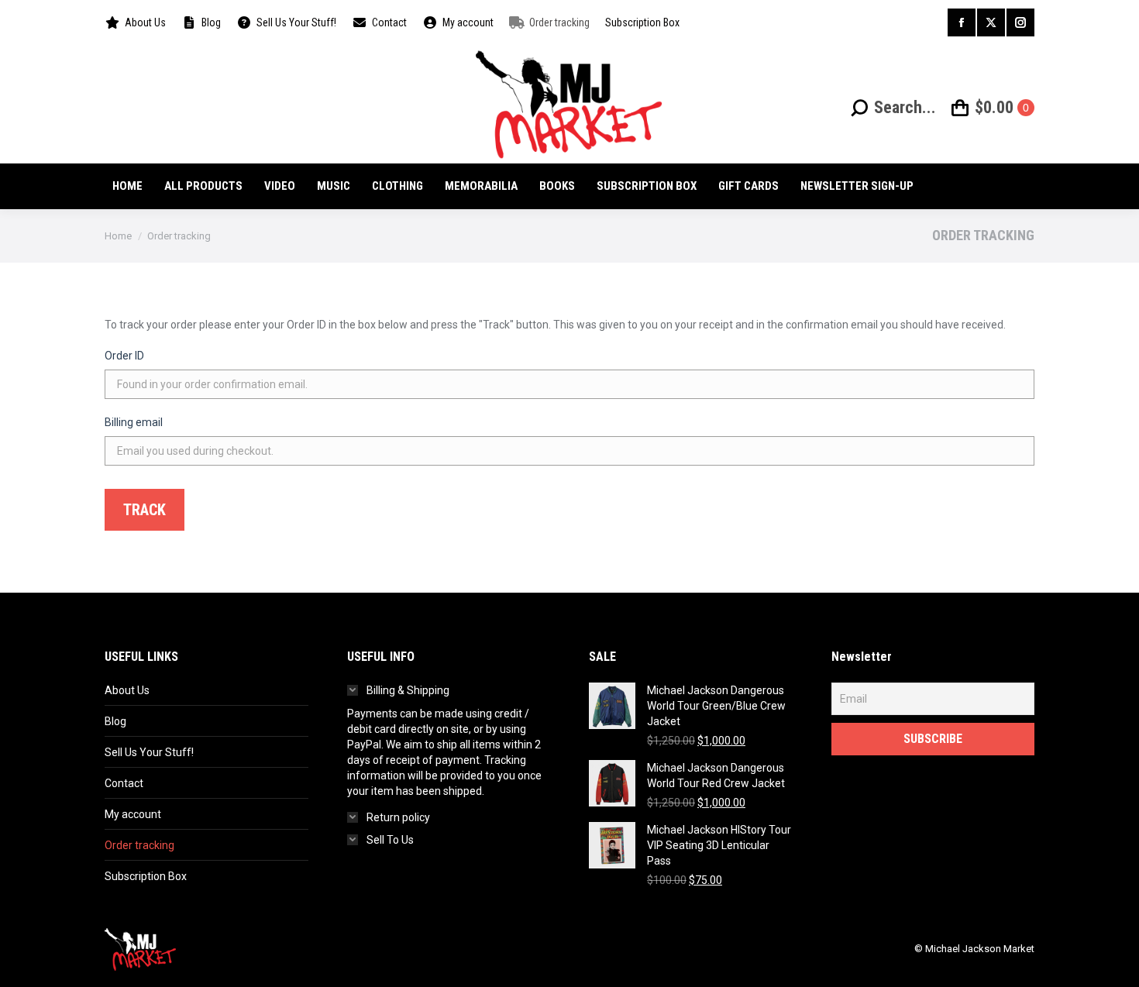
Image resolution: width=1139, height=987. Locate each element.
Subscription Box (146, 876)
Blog (115, 721)
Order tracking (139, 845)
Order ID (124, 355)
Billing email (134, 422)
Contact (124, 783)
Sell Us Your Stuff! (149, 752)
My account (133, 814)
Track (144, 509)
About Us (127, 690)
